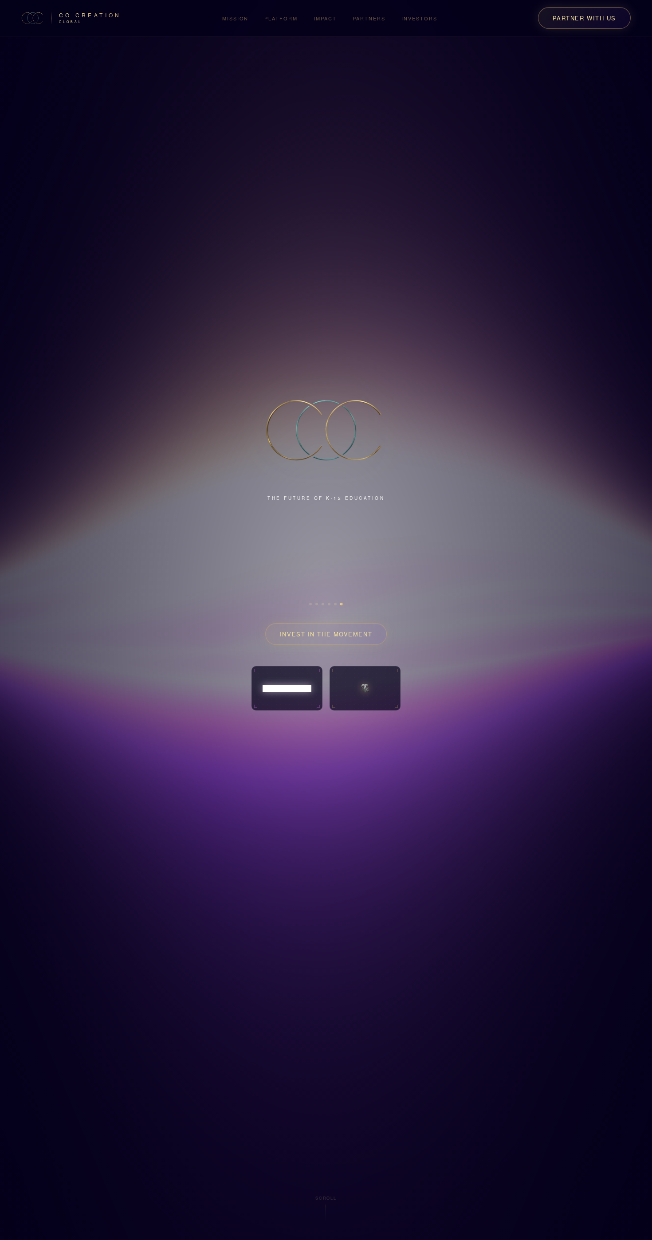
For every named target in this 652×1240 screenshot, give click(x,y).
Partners (369, 18)
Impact (325, 18)
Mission (235, 18)
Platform (281, 18)
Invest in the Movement (326, 620)
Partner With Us (584, 18)
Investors (419, 18)
